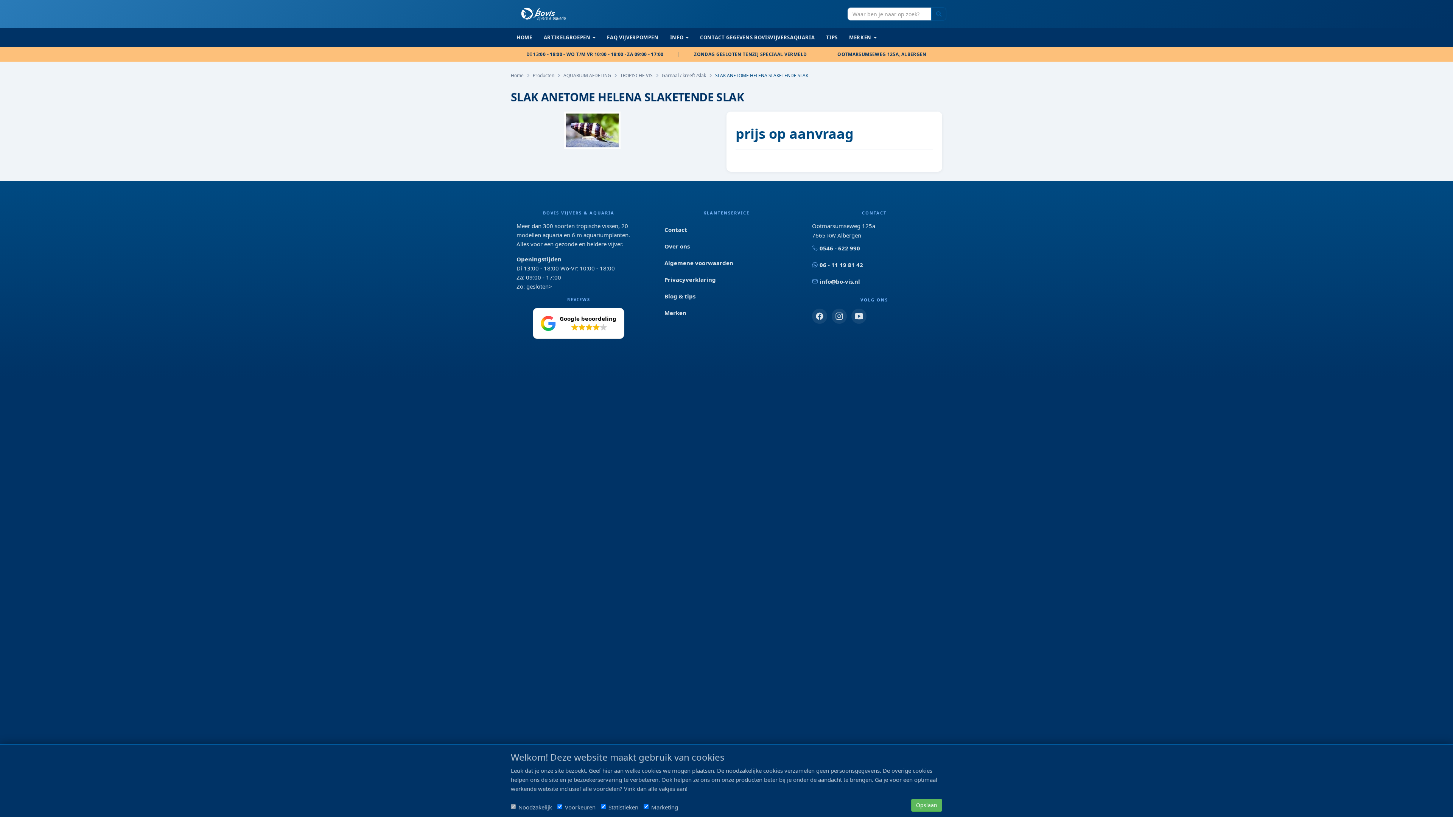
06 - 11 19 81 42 (841, 265)
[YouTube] (859, 316)
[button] (578, 323)
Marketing (664, 807)
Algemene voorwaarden (698, 263)
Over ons (677, 246)
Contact (675, 229)
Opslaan (926, 805)
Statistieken (623, 807)
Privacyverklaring (690, 279)
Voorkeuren (580, 807)
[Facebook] (819, 316)
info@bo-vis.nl (840, 281)
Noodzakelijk (535, 807)
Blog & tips (679, 296)
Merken (675, 313)
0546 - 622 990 (840, 248)
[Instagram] (839, 316)
